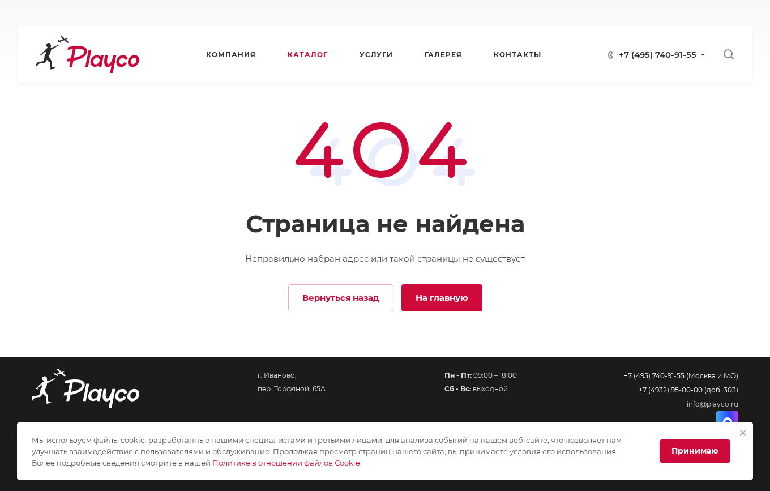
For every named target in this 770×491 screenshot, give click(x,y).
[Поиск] (728, 54)
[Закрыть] (743, 432)
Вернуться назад (340, 297)
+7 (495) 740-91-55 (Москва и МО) (681, 376)
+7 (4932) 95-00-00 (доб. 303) (688, 390)
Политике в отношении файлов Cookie (286, 462)
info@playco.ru (712, 404)
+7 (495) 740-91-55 (657, 54)
